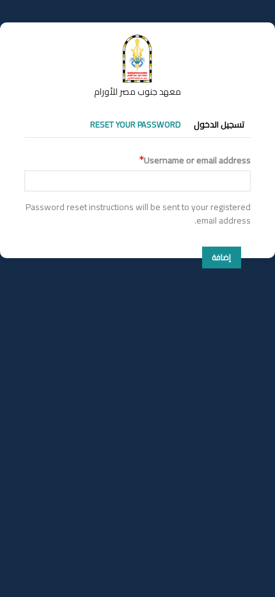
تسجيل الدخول (219, 124)
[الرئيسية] (137, 40)
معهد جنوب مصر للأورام (137, 91)
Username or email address (197, 160)
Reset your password (135, 124)
